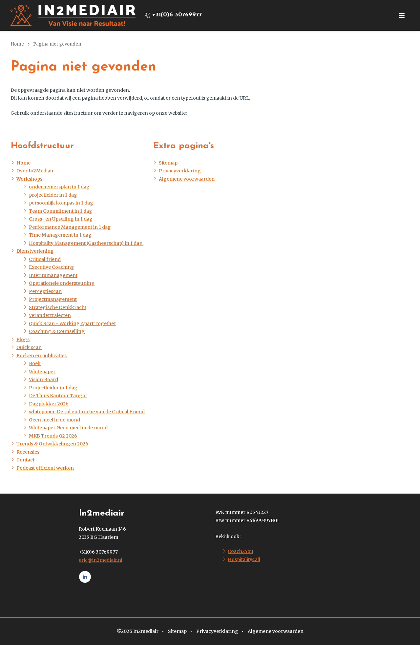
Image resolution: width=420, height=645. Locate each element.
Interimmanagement (53, 275)
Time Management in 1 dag (60, 235)
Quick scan (29, 347)
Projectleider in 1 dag (53, 388)
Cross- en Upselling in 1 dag (61, 219)
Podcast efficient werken (45, 468)
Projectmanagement (53, 299)
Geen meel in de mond (54, 420)
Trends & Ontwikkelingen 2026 (52, 444)
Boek (35, 363)
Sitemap (168, 163)
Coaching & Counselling (57, 331)
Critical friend (45, 259)
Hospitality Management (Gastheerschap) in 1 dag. (86, 243)
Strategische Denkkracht (57, 307)
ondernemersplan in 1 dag (59, 187)
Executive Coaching (51, 267)
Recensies (27, 452)
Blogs (23, 339)
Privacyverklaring (180, 171)
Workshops (29, 179)
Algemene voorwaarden (187, 179)
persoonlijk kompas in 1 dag (61, 203)
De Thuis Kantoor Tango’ (58, 396)
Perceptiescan (45, 291)
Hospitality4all (244, 559)
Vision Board (43, 379)
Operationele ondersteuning (61, 283)
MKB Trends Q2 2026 (53, 436)
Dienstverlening (35, 251)
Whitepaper (42, 372)
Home (23, 163)
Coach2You (240, 551)
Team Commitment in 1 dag (60, 211)
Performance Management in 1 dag (70, 227)
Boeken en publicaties (41, 356)
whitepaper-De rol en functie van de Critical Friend (87, 412)
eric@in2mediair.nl (100, 560)
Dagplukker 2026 (49, 404)
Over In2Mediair (35, 171)
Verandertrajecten (50, 315)
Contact (25, 460)
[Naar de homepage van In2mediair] (73, 15)
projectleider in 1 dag (53, 195)
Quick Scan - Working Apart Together (72, 323)
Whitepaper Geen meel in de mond (68, 428)
